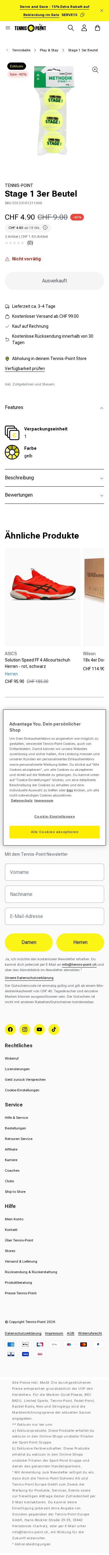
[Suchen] (71, 27)
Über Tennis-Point (19, 1240)
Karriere (11, 1160)
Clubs (9, 1181)
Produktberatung (18, 1282)
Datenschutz (22, 800)
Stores (10, 1251)
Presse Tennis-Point (21, 1293)
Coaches (12, 1170)
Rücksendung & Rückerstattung (31, 1272)
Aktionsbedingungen (33, 1544)
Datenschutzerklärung (23, 1333)
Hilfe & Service (16, 1118)
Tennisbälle (21, 50)
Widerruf (11, 1058)
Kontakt (11, 1230)
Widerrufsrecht (90, 1333)
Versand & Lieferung (21, 1261)
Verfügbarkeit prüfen (25, 368)
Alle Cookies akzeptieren (54, 832)
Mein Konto (14, 1219)
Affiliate (11, 1149)
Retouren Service (18, 1139)
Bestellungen (15, 1128)
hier (70, 790)
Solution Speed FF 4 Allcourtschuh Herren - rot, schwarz (37, 663)
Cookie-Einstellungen (22, 1090)
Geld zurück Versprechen (25, 1079)
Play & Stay (49, 50)
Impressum (54, 1333)
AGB (70, 1333)
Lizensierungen (17, 1069)
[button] (8, 27)
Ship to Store (15, 1192)
